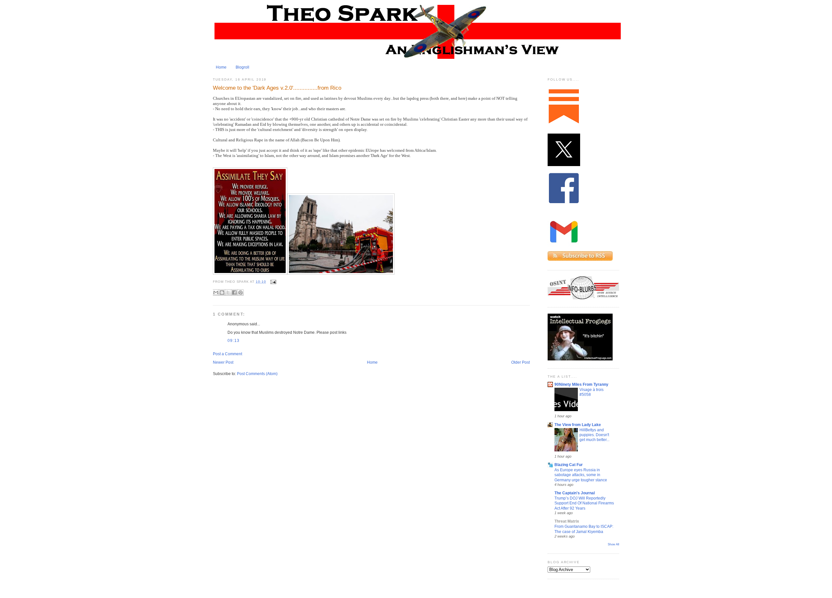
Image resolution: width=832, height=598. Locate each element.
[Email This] (216, 292)
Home (221, 67)
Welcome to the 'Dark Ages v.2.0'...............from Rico (277, 87)
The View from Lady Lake (577, 424)
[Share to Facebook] (234, 292)
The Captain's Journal (574, 493)
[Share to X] (228, 292)
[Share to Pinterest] (240, 292)
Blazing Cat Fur (568, 464)
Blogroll (242, 67)
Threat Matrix (566, 521)
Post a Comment (227, 354)
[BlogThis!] (222, 292)
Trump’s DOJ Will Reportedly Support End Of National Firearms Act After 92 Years (584, 503)
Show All (613, 544)
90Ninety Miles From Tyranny (581, 384)
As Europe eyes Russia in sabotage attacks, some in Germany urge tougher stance (580, 475)
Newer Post (223, 362)
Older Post (520, 362)
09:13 (234, 340)
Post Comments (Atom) (257, 373)
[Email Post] (272, 281)
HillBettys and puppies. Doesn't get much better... (594, 435)
